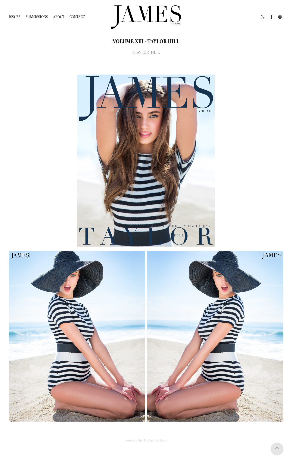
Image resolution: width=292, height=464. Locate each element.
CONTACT (77, 16)
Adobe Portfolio (155, 440)
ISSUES (14, 16)
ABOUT (58, 16)
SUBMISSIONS (36, 16)
